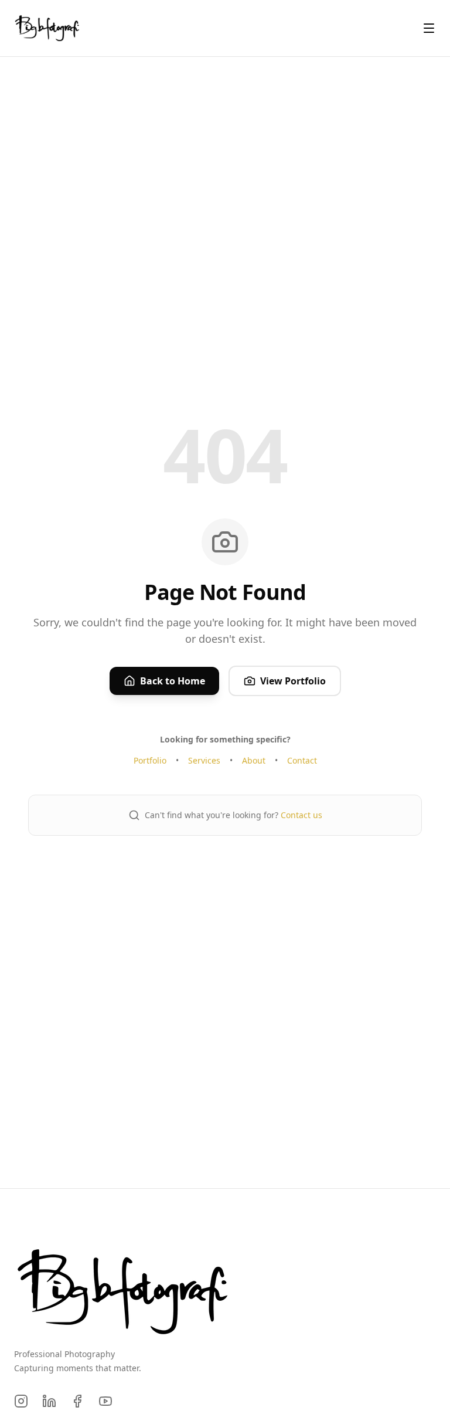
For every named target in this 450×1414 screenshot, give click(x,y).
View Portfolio (293, 680)
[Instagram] (21, 1401)
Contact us (301, 814)
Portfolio (150, 760)
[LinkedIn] (49, 1401)
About (253, 760)
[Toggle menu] (429, 28)
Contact (302, 760)
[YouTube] (105, 1401)
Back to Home (172, 680)
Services (204, 760)
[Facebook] (77, 1401)
